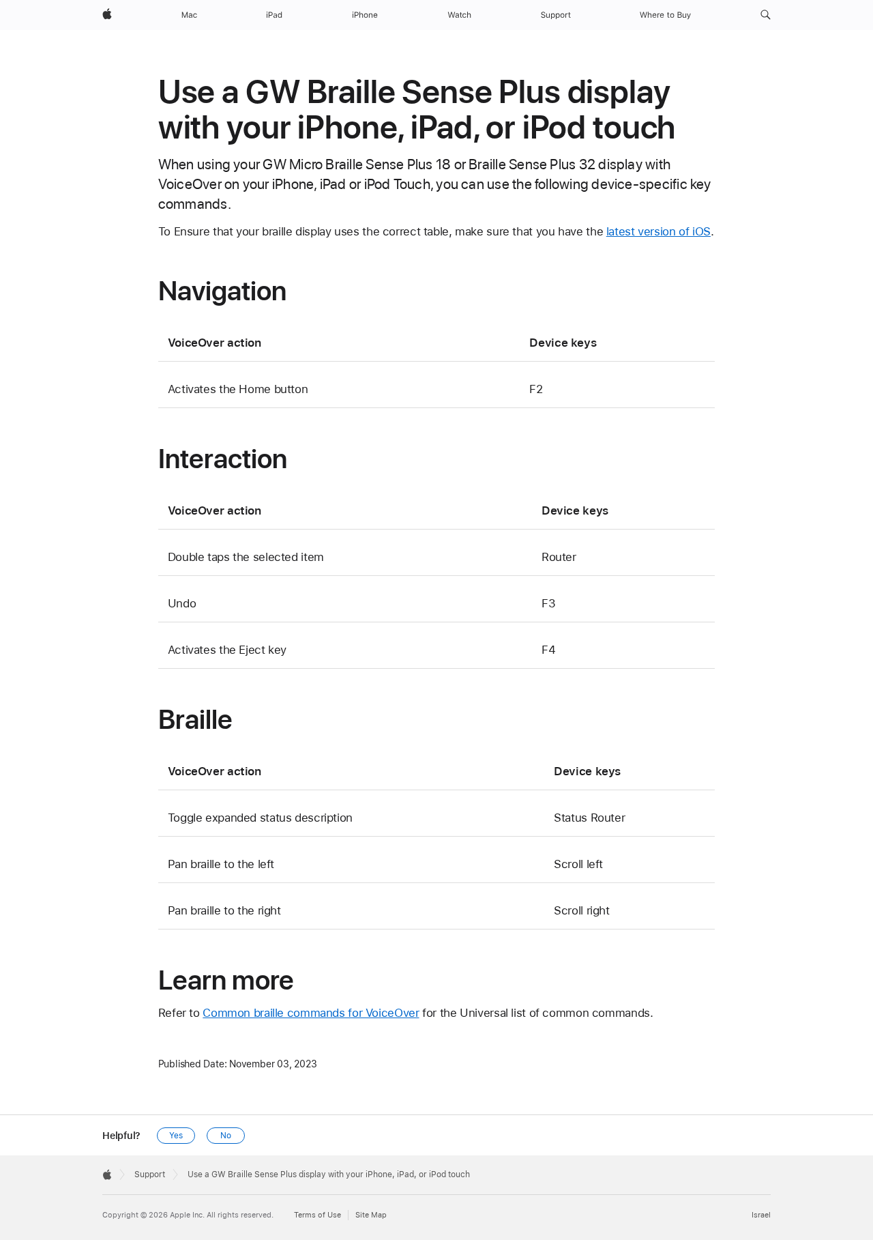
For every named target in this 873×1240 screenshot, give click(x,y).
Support (149, 1174)
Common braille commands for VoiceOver (311, 1013)
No (225, 1135)
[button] (765, 15)
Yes (176, 1135)
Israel (761, 1215)
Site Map (371, 1215)
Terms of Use (317, 1215)
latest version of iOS (658, 231)
